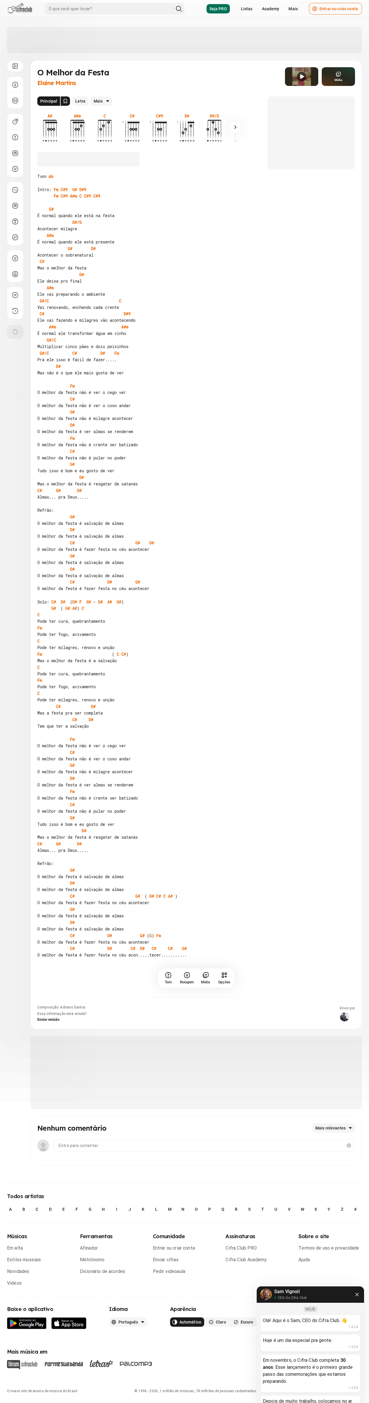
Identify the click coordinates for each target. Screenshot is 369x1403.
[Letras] (101, 1363)
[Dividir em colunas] (15, 101)
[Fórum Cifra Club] (22, 1364)
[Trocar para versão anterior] (15, 311)
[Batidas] (15, 237)
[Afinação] (15, 169)
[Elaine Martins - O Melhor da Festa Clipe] (301, 76)
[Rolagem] (15, 85)
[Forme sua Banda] (63, 1364)
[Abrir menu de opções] (15, 66)
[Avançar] (235, 127)
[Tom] (15, 137)
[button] (301, 76)
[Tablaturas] (15, 190)
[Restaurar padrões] (15, 332)
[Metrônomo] (15, 274)
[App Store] (69, 1323)
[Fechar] (357, 1294)
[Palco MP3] (136, 1364)
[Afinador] (15, 258)
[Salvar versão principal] (65, 101)
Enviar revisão (48, 1020)
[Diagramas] (15, 206)
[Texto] (15, 221)
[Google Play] (27, 1323)
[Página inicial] (20, 9)
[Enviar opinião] (15, 295)
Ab (50, 176)
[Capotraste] (15, 153)
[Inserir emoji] (349, 1145)
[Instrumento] (15, 122)
